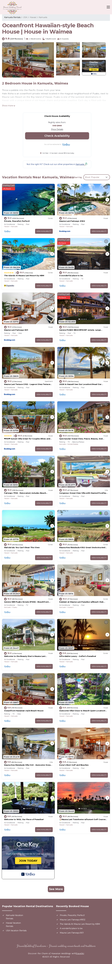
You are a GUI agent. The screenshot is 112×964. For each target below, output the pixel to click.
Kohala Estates (73, 444)
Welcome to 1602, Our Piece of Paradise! (24, 819)
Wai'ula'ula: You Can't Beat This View (21, 547)
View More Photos (14, 74)
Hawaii (33, 17)
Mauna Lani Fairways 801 (16, 330)
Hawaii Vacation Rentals (13, 924)
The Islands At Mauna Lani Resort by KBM (24, 275)
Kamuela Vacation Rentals (14, 917)
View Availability (43, 231)
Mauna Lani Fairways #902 (72, 221)
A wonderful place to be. (71, 275)
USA (25, 17)
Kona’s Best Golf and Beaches (74, 765)
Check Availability (57, 135)
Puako (14, 607)
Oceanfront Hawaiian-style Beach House (23, 711)
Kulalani (71, 607)
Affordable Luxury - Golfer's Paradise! (77, 656)
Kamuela (43, 17)
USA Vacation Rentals (16, 930)
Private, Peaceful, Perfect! (17, 221)
